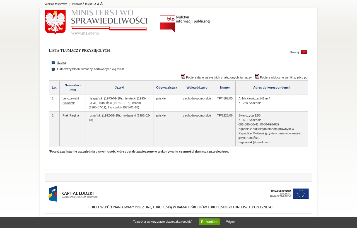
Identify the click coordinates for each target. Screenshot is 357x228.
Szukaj (61, 62)
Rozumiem (209, 222)
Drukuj (294, 52)
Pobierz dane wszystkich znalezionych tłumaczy (218, 77)
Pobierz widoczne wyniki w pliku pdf (283, 77)
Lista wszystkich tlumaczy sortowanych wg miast (90, 69)
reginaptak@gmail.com (253, 142)
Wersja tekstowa (56, 4)
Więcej (230, 221)
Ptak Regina (70, 115)
